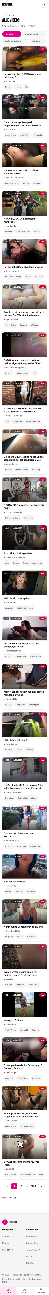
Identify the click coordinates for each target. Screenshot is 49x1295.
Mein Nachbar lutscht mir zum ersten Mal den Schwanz (24, 693)
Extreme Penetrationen (32, 563)
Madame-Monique (14, 178)
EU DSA (30, 1263)
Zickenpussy (11, 1121)
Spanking (29, 750)
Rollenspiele (34, 704)
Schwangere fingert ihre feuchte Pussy (21, 1163)
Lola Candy (10, 226)
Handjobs (9, 608)
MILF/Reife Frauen (13, 277)
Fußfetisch (31, 936)
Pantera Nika (11, 699)
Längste (36, 41)
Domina (8, 231)
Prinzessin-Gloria (13, 416)
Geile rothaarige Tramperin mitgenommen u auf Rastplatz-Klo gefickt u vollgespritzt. (22, 124)
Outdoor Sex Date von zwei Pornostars (18, 835)
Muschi (8, 470)
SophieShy (10, 1169)
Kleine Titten (22, 1078)
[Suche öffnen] (44, 5)
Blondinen (9, 798)
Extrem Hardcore (23, 231)
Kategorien (41, 1292)
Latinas (8, 891)
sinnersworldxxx (13, 792)
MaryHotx (10, 979)
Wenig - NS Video (13, 1020)
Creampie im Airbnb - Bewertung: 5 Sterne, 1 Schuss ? (23, 1067)
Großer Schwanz (12, 183)
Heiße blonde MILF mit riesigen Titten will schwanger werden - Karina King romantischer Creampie (24, 787)
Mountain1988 (12, 840)
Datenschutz (32, 1243)
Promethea (10, 1024)
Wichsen (36, 183)
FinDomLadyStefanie (15, 557)
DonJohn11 (10, 129)
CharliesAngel (12, 271)
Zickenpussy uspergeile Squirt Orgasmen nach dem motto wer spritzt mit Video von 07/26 (21, 1115)
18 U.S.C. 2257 (33, 1249)
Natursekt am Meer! (15, 881)
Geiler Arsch (10, 135)
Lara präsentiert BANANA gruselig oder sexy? (22, 76)
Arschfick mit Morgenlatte (18, 553)
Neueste (9, 34)
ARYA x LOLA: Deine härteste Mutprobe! (19, 220)
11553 (33, 1186)
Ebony (8, 87)
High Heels (28, 518)
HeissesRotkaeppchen (15, 367)
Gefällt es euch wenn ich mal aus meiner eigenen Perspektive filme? (22, 362)
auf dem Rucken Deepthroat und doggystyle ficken (21, 645)
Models (24, 1292)
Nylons (26, 183)
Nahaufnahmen (22, 373)
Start (4, 1198)
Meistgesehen (32, 34)
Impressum (31, 1236)
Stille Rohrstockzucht (15, 740)
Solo (41, 1174)
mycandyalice (11, 319)
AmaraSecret (11, 464)
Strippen (35, 1030)
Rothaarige (38, 135)
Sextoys (28, 277)
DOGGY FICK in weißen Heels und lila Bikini (24, 507)
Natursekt (19, 891)
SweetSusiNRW (12, 931)
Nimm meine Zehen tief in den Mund (23, 926)
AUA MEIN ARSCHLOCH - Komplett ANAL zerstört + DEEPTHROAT (23, 410)
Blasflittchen (11, 602)
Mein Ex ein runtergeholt (17, 598)
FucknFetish (11, 744)
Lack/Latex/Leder (27, 1126)
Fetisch (17, 87)
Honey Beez (10, 81)
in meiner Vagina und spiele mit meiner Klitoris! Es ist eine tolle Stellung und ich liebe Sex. (20, 974)
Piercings (31, 891)
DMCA (29, 1256)
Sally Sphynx (11, 1072)
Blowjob (8, 373)
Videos (8, 1292)
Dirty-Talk (9, 936)
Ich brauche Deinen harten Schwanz (23, 267)
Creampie (20, 985)
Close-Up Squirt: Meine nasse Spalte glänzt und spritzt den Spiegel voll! (24, 458)
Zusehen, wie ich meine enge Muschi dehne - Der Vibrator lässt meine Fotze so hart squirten (23, 314)
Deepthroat (17, 421)
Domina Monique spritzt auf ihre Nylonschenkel (21, 172)
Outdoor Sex (35, 846)
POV (26, 87)
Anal (7, 421)
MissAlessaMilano (14, 651)
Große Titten (25, 135)
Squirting (23, 325)
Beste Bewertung (13, 41)
